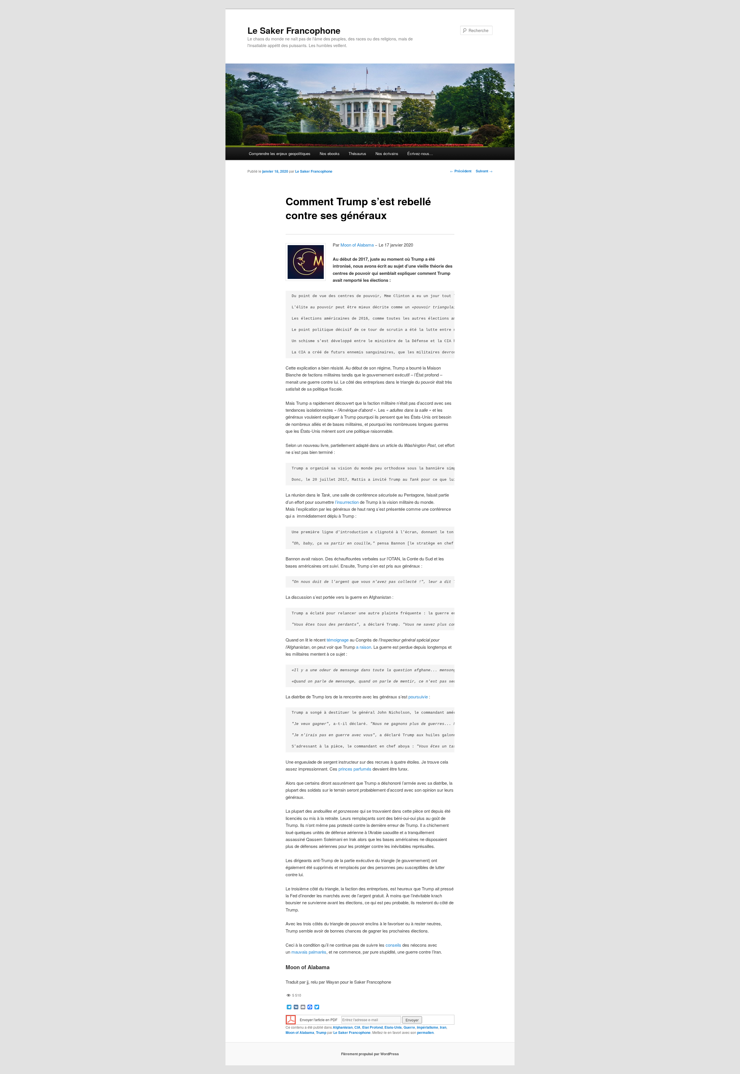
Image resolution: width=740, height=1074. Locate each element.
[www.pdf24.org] (291, 1019)
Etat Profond (372, 1027)
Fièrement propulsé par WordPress (370, 1053)
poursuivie (418, 696)
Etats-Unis (393, 1027)
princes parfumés (354, 769)
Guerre (409, 1027)
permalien (425, 1032)
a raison (363, 647)
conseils (393, 945)
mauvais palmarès (308, 952)
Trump (321, 1032)
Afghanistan (343, 1027)
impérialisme (427, 1027)
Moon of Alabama (357, 245)
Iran (443, 1027)
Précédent (460, 171)
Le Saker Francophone (294, 30)
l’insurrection (347, 502)
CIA (357, 1027)
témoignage (338, 640)
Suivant (484, 171)
